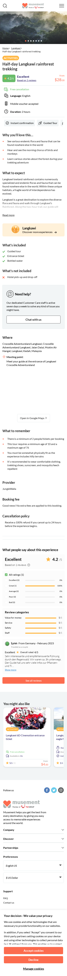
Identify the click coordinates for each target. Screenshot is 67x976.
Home (5, 48)
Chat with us (33, 319)
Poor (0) (12, 597)
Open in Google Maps (32, 418)
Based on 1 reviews (26, 80)
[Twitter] (53, 790)
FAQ (5, 898)
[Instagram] (60, 790)
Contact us (8, 902)
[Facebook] (46, 790)
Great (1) (13, 585)
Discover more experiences (37, 231)
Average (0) (14, 591)
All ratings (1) (16, 574)
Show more (10, 669)
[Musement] (33, 5)
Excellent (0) (14, 580)
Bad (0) (12, 602)
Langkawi (16, 48)
